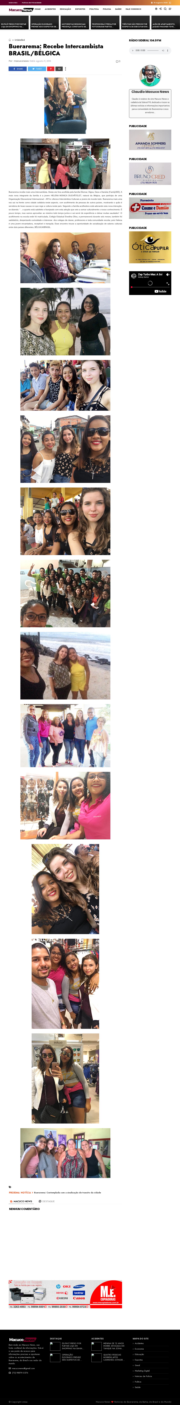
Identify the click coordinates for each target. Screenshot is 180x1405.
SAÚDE (118, 9)
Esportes (139, 1359)
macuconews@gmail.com (23, 1368)
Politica (138, 1381)
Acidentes (139, 1343)
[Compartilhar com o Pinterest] (50, 69)
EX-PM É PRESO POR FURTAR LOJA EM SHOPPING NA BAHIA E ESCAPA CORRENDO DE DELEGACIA (14, 28)
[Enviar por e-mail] (59, 69)
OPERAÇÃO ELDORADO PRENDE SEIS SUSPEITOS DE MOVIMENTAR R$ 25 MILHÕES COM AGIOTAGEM (44, 28)
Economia (139, 1348)
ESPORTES (80, 9)
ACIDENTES (50, 9)
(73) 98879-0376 (19, 1372)
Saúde (137, 1387)
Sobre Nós (13, 3)
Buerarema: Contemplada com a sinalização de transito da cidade (67, 1192)
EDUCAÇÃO (65, 9)
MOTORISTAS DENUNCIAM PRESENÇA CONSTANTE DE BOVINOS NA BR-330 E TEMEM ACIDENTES (74, 28)
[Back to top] (173, 1398)
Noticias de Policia (143, 1376)
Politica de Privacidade (31, 3)
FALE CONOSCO (133, 9)
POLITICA (94, 9)
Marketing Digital (142, 1370)
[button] (170, 3)
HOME (38, 9)
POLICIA (107, 9)
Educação (139, 1354)
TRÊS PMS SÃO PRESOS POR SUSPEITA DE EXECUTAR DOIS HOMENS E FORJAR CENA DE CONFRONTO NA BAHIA (135, 28)
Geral (137, 1365)
